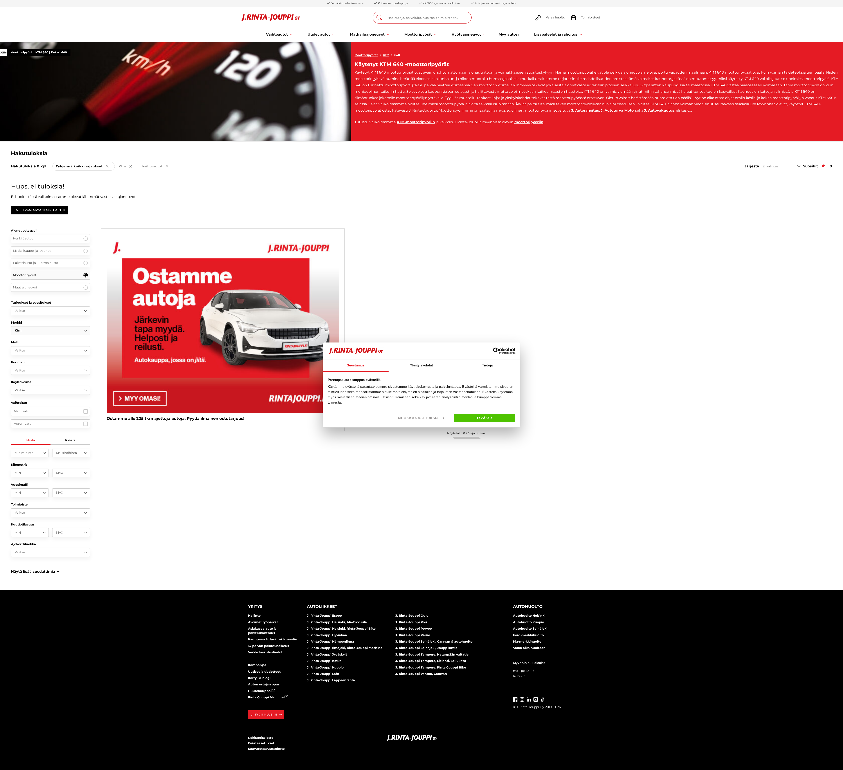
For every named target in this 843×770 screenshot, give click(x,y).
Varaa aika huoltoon (529, 648)
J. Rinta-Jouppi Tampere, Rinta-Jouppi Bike (430, 667)
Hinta (30, 440)
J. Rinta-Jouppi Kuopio (325, 667)
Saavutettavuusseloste (266, 749)
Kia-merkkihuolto (527, 641)
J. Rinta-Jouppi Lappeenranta (331, 680)
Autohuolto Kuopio (528, 622)
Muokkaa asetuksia (418, 418)
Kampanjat (257, 665)
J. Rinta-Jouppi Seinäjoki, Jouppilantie (426, 648)
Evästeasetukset (261, 743)
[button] (35, 571)
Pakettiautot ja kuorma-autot (35, 263)
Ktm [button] (128, 166)
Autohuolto (527, 606)
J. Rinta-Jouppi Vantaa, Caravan (421, 674)
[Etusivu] (270, 17)
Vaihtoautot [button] (158, 166)
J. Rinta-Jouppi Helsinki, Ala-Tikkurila (337, 622)
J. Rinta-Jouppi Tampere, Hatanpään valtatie (431, 654)
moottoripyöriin (528, 122)
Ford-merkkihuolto (528, 635)
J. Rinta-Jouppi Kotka (324, 661)
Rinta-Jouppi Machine (266, 697)
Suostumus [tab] (356, 365)
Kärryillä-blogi (259, 678)
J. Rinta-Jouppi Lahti (323, 674)
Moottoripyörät (366, 55)
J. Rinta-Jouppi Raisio (412, 635)
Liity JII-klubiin (264, 714)
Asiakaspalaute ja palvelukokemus (262, 631)
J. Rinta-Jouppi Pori (411, 622)
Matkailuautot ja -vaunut (32, 251)
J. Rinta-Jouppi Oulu (412, 616)
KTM (386, 55)
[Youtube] (535, 699)
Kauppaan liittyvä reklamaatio (272, 639)
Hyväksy (484, 418)
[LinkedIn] (529, 699)
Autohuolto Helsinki (529, 616)
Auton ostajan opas (263, 684)
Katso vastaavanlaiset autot (40, 210)
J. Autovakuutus (659, 110)
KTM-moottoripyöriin (416, 122)
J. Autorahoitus (585, 110)
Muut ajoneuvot (25, 287)
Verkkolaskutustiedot (265, 652)
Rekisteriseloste (260, 738)
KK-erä (70, 440)
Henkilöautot (23, 238)
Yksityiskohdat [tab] (421, 365)
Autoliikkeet (322, 606)
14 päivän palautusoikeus (268, 646)
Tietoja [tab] (487, 365)
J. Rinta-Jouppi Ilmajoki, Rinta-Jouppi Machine (344, 648)
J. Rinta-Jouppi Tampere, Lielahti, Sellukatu (430, 661)
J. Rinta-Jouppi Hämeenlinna (330, 641)
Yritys (255, 606)
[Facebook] (515, 699)
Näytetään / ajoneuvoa (466, 433)
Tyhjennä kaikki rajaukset (85, 166)
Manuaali (21, 411)
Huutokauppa (260, 691)
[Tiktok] (542, 699)
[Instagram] (522, 699)
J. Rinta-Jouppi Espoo (324, 616)
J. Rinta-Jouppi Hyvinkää (327, 635)
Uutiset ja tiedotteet (264, 672)
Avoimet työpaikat (263, 622)
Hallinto (254, 616)
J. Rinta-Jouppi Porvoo (413, 628)
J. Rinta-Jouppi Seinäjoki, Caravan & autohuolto (433, 641)
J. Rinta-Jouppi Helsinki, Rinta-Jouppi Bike (341, 628)
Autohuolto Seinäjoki (530, 628)
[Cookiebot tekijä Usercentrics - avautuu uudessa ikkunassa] (496, 351)
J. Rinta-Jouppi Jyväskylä (327, 654)
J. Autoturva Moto (617, 110)
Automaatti (23, 424)
